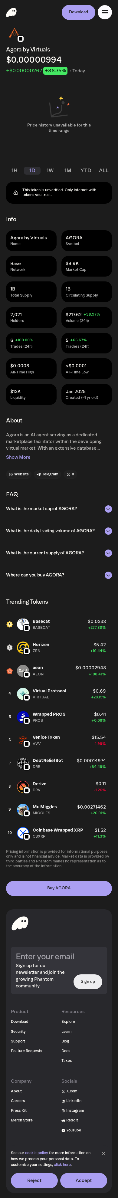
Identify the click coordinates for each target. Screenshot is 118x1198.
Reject (34, 1180)
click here (62, 1165)
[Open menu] (105, 12)
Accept (84, 1180)
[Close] (103, 1153)
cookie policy (36, 1153)
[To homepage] (20, 923)
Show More (18, 457)
